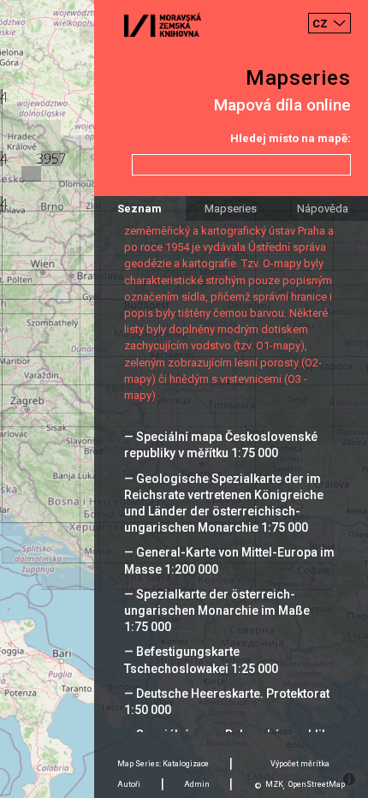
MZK (274, 784)
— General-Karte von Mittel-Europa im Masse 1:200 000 (229, 560)
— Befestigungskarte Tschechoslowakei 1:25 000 (201, 660)
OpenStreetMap (316, 784)
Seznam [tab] (139, 208)
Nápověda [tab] (322, 208)
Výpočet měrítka (299, 763)
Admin (197, 784)
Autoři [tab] (128, 784)
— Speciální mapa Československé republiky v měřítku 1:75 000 (221, 445)
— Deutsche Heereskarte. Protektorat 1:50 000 (226, 702)
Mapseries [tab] (231, 208)
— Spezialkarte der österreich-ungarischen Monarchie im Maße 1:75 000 (217, 610)
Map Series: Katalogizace (163, 763)
